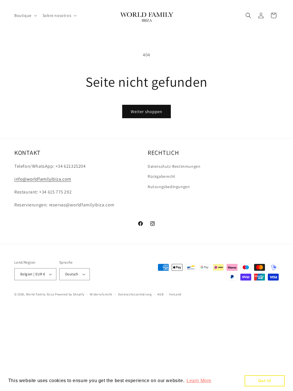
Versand (175, 294)
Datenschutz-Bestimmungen (174, 166)
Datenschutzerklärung (135, 294)
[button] (25, 15)
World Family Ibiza (40, 294)
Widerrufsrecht (101, 294)
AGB (160, 294)
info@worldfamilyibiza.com (42, 179)
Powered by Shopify (69, 294)
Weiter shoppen (146, 111)
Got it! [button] (265, 380)
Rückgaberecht (161, 176)
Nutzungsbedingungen (169, 186)
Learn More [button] (199, 380)
